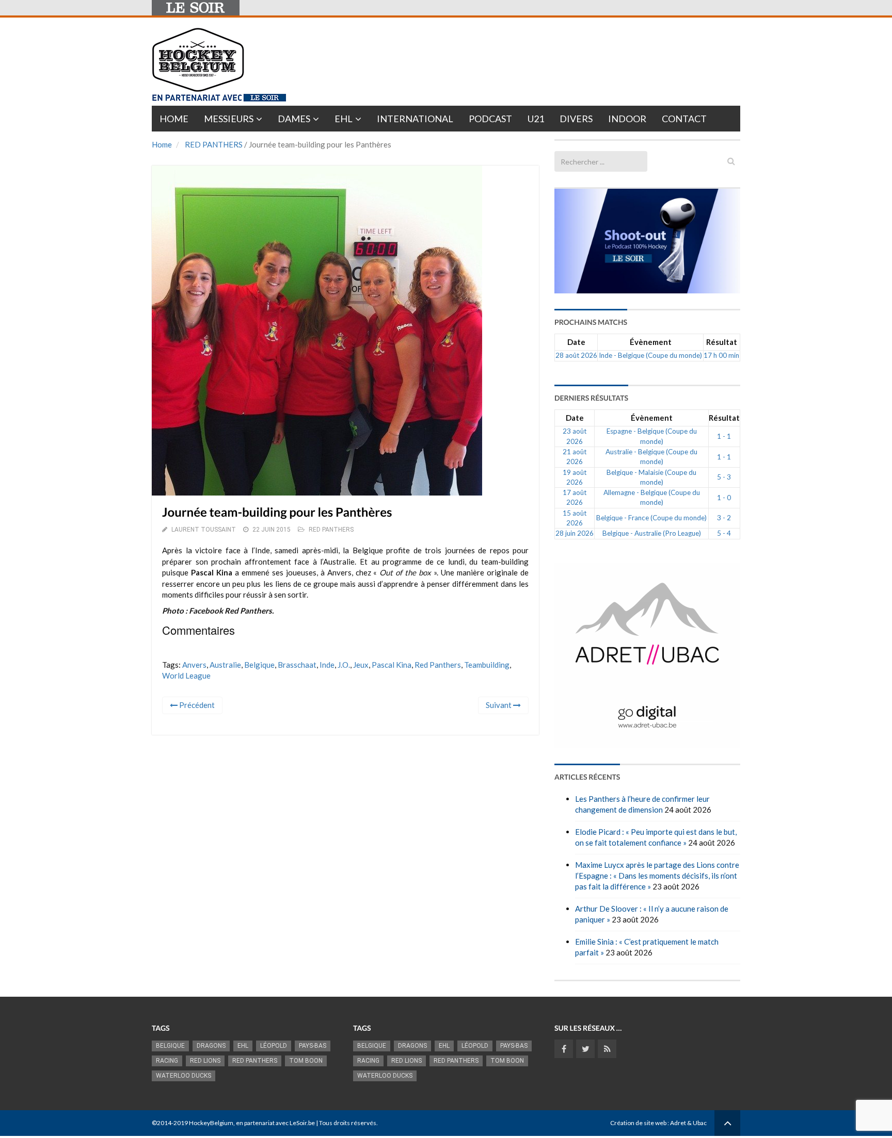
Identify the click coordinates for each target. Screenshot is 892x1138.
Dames (294, 118)
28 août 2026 (576, 355)
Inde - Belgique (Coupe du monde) (650, 355)
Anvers (194, 664)
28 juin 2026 (574, 533)
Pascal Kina (391, 664)
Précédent (196, 705)
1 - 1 (724, 436)
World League (186, 675)
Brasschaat (297, 664)
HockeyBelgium (211, 1123)
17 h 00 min (721, 355)
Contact (684, 118)
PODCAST (490, 118)
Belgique (259, 664)
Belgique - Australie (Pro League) (651, 533)
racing (167, 1060)
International (415, 118)
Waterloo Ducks (183, 1075)
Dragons (211, 1045)
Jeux (361, 664)
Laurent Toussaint (203, 529)
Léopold (273, 1045)
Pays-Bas (312, 1045)
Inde (327, 664)
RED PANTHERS (214, 144)
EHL (343, 118)
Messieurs (228, 118)
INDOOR (627, 118)
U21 (536, 118)
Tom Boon (306, 1060)
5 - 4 (724, 533)
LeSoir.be (302, 1123)
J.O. (344, 664)
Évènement (651, 342)
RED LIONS (205, 1060)
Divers (576, 118)
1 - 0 (724, 497)
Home (174, 118)
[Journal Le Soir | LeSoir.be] (196, 7)
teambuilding (486, 664)
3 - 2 (724, 518)
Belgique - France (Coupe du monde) (651, 518)
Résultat (721, 342)
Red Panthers (438, 664)
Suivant (499, 705)
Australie (225, 664)
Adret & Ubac (688, 1123)
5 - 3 (724, 477)
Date (576, 342)
